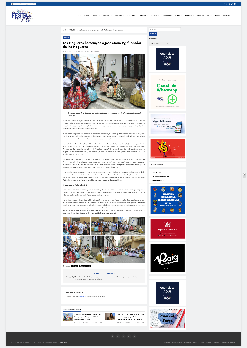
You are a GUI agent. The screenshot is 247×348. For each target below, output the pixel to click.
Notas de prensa (198, 342)
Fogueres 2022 (85, 266)
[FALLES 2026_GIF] (168, 158)
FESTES (96, 16)
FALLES (86, 16)
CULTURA (143, 16)
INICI (79, 16)
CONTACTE (227, 16)
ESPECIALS (200, 16)
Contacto (167, 342)
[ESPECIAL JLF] (168, 214)
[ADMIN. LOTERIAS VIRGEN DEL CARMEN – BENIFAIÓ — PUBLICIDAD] (168, 134)
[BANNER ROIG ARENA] (168, 272)
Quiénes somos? (177, 342)
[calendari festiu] (168, 327)
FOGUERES (106, 16)
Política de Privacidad (228, 342)
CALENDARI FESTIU (213, 16)
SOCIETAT (118, 16)
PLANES (177, 16)
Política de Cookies (212, 342)
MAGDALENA (130, 16)
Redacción (68, 51)
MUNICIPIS (188, 16)
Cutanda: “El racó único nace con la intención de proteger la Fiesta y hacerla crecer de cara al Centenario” (131, 317)
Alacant (74, 266)
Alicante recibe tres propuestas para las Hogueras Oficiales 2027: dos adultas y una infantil (87, 317)
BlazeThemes (63, 342)
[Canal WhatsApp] (168, 108)
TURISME (154, 16)
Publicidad (187, 342)
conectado (82, 297)
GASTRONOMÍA (167, 16)
